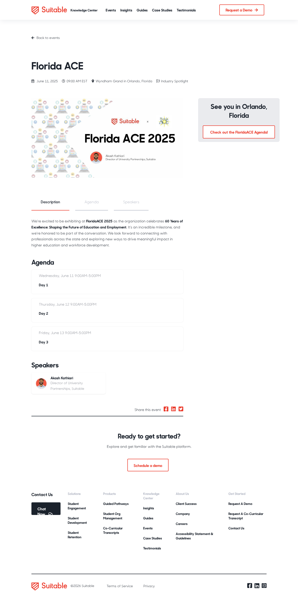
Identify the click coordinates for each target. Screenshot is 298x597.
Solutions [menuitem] (74, 493)
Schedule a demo (148, 465)
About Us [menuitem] (182, 493)
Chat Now (41, 510)
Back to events (48, 37)
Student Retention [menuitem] (74, 534)
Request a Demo (239, 9)
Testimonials (186, 9)
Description (50, 201)
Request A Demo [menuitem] (240, 503)
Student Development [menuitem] (77, 520)
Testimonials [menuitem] (152, 548)
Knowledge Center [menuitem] (151, 495)
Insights (126, 9)
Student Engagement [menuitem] (77, 505)
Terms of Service (120, 586)
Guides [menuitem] (148, 518)
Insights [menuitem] (148, 508)
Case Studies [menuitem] (152, 538)
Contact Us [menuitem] (236, 528)
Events (111, 9)
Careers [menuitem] (182, 523)
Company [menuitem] (183, 513)
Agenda (92, 201)
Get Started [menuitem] (236, 493)
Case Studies (162, 9)
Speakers (131, 201)
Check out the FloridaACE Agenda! (239, 132)
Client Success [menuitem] (186, 503)
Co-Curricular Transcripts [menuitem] (113, 530)
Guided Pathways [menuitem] (116, 503)
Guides (142, 9)
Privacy (149, 586)
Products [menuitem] (109, 493)
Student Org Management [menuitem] (112, 515)
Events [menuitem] (148, 528)
